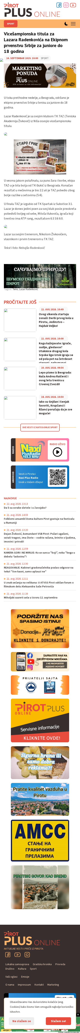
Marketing (53, 985)
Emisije (25, 977)
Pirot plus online (32, 9)
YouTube (17, 955)
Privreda (60, 964)
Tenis (15, 289)
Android (57, 477)
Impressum (24, 985)
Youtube (73, 5)
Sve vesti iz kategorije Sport (40, 427)
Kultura (22, 969)
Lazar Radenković (28, 289)
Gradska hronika (42, 964)
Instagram (66, 5)
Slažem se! (58, 1021)
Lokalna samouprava (17, 964)
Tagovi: (8, 289)
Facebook (59, 5)
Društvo (9, 969)
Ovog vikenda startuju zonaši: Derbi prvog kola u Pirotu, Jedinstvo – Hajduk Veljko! (56, 320)
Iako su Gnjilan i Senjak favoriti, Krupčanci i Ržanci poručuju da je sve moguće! (55, 407)
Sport (10, 23)
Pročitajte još (20, 302)
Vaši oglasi (11, 977)
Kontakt (39, 985)
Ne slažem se (21, 1021)
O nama (9, 985)
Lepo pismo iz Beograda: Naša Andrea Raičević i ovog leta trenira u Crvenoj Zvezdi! (55, 378)
